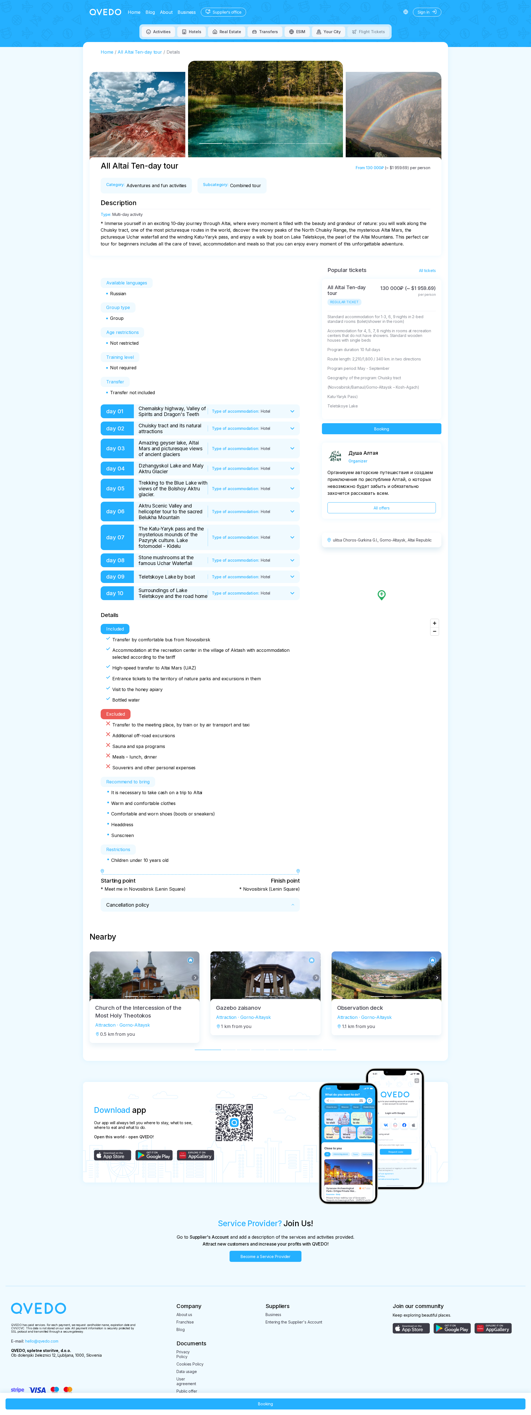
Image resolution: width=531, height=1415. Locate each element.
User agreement (186, 1381)
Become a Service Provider (266, 1256)
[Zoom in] (435, 623)
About (166, 12)
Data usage (186, 1371)
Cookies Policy (190, 1364)
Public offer (186, 1391)
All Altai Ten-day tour (140, 52)
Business (187, 12)
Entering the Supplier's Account (294, 1322)
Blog (150, 12)
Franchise (185, 1322)
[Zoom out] (435, 631)
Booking (381, 429)
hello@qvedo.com (41, 1341)
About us (184, 1314)
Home (134, 12)
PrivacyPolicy (183, 1354)
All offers (381, 508)
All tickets (427, 270)
